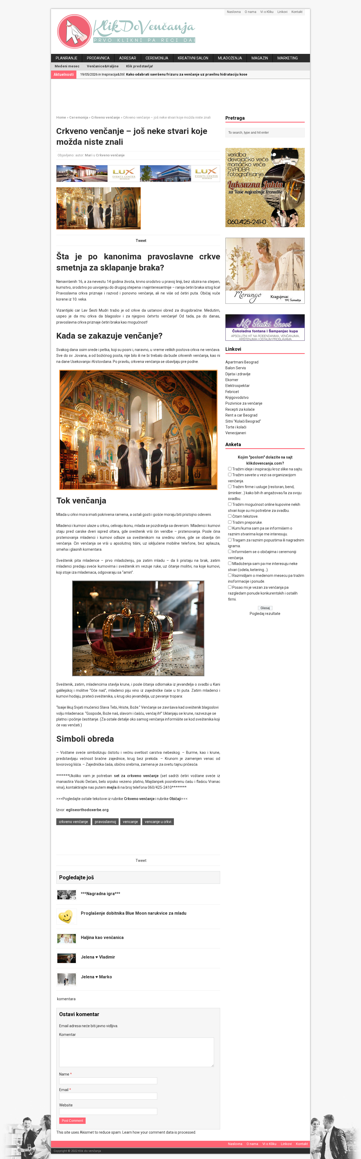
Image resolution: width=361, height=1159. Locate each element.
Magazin (260, 58)
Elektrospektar (237, 386)
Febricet (232, 392)
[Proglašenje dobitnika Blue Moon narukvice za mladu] (66, 921)
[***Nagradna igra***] (66, 896)
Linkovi (282, 12)
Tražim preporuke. (247, 522)
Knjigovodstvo (237, 397)
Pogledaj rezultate (265, 613)
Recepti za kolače (240, 409)
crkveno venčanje (73, 822)
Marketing (287, 58)
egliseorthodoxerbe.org (87, 810)
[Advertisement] (184, 96)
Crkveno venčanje (110, 155)
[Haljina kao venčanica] (66, 940)
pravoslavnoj (105, 822)
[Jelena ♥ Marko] (66, 982)
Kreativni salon (193, 58)
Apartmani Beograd (241, 362)
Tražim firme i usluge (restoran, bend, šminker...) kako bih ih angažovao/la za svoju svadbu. (265, 493)
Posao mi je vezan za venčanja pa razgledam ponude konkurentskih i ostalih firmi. (263, 593)
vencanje (130, 822)
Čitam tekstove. (245, 516)
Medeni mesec (67, 66)
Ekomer (231, 380)
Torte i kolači (235, 427)
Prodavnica (98, 58)
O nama (250, 12)
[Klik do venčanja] (180, 31)
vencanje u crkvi (158, 822)
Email (64, 1090)
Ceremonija (157, 58)
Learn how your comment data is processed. (159, 1132)
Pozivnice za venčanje (243, 403)
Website (66, 1105)
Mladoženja (230, 58)
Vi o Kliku (267, 12)
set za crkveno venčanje (136, 776)
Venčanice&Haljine (102, 66)
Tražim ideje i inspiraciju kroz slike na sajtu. (267, 469)
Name (64, 1074)
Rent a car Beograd (241, 415)
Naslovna (234, 12)
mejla (112, 787)
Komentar (67, 1034)
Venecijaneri (235, 433)
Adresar (127, 58)
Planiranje (66, 58)
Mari (88, 155)
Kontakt (297, 12)
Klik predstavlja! (139, 66)
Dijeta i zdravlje (238, 374)
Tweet (141, 241)
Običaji (175, 799)
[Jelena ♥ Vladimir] (66, 960)
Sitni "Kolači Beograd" (243, 421)
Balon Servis (235, 368)
